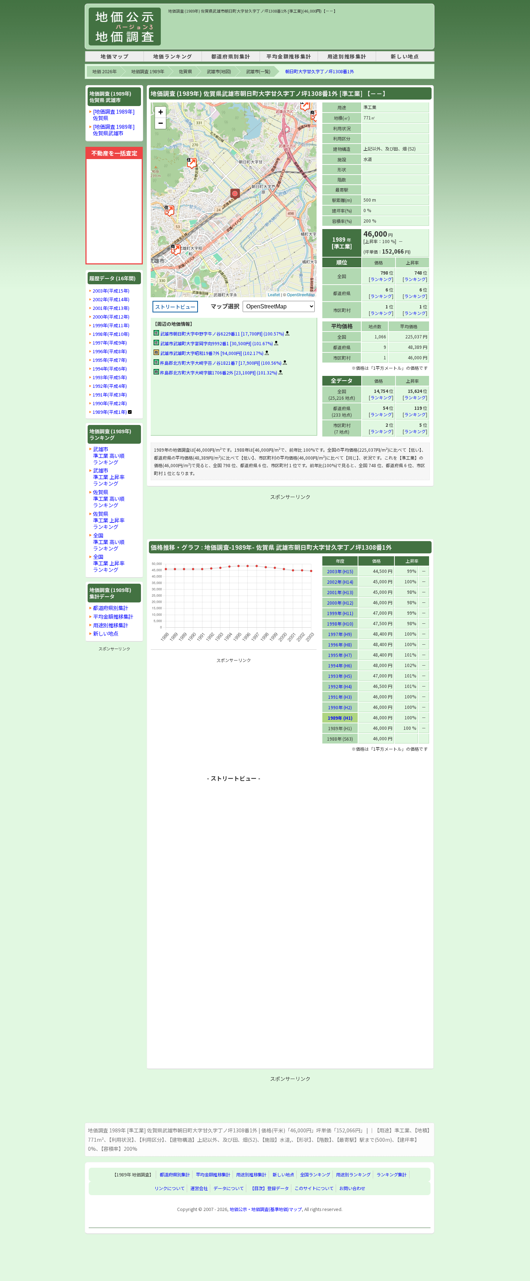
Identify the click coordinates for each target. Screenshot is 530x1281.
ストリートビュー (175, 306)
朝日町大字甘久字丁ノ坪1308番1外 (319, 71)
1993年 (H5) (340, 676)
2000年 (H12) (340, 603)
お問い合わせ (352, 1188)
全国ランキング (315, 1174)
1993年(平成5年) (110, 377)
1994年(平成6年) (110, 368)
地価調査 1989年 (147, 71)
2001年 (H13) (340, 592)
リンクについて (169, 1188)
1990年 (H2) (340, 707)
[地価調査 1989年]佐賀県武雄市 (114, 130)
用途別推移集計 (347, 56)
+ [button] (160, 112)
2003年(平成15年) (111, 291)
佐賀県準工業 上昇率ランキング (108, 520)
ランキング (381, 279)
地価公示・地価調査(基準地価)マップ (266, 1209)
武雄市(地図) (219, 71)
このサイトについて (314, 1188)
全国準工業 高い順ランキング (108, 541)
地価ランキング (173, 56)
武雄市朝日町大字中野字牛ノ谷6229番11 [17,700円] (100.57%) (221, 333)
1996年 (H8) (340, 644)
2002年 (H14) (340, 582)
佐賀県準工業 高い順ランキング (108, 498)
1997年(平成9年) (110, 342)
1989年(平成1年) (110, 412)
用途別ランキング (353, 1174)
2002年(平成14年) (111, 299)
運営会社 (199, 1188)
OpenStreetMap (301, 294)
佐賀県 (185, 71)
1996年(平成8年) (110, 351)
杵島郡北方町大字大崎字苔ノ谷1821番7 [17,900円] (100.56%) (220, 363)
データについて (228, 1188)
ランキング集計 (391, 1174)
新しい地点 (405, 56)
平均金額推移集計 (289, 56)
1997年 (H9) (340, 634)
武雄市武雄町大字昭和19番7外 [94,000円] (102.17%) (211, 353)
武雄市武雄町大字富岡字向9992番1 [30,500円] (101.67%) (216, 343)
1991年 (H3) (340, 697)
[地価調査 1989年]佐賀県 (114, 115)
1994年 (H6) (340, 665)
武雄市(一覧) (258, 71)
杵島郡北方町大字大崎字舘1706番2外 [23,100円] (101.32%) (218, 372)
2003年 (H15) (340, 571)
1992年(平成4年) (110, 386)
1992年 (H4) (340, 686)
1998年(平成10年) (111, 334)
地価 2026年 (104, 71)
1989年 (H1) (340, 718)
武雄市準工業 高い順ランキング (108, 455)
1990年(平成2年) (110, 403)
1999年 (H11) (340, 613)
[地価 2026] (125, 26)
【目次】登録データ (269, 1188)
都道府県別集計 (231, 56)
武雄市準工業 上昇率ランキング (108, 476)
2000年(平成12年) (111, 316)
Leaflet (274, 294)
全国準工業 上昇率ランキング (108, 563)
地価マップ (115, 56)
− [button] (160, 123)
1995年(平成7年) (110, 360)
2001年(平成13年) (111, 308)
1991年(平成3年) (110, 394)
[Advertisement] (299, 30)
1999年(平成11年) (111, 325)
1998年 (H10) (340, 623)
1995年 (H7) (340, 655)
